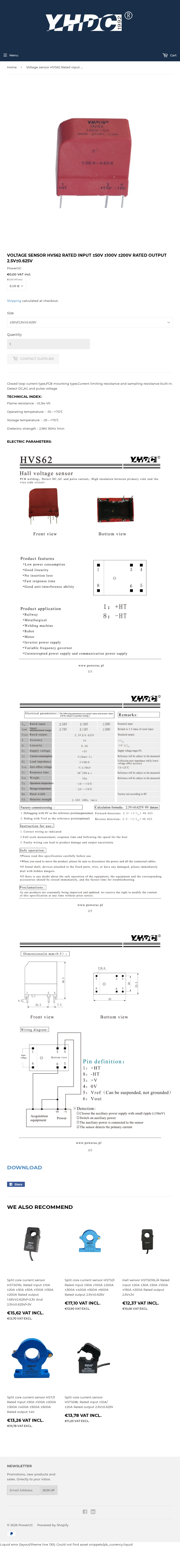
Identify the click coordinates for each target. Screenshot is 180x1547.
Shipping (14, 301)
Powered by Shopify (52, 1525)
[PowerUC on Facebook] (84, 1512)
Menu (13, 55)
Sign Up (49, 1490)
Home (12, 67)
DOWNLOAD (24, 1167)
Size (10, 313)
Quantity (14, 335)
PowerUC (26, 1525)
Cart (172, 55)
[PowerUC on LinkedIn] (93, 1513)
